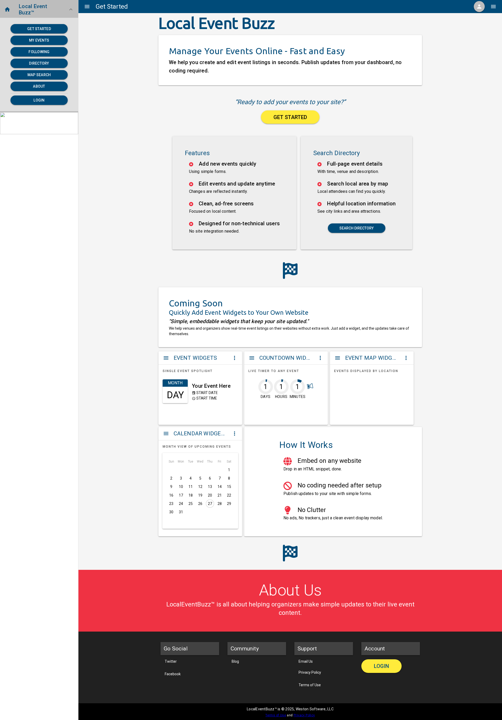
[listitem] (234, 167)
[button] (39, 9)
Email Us (306, 661)
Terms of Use (310, 685)
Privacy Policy (310, 672)
